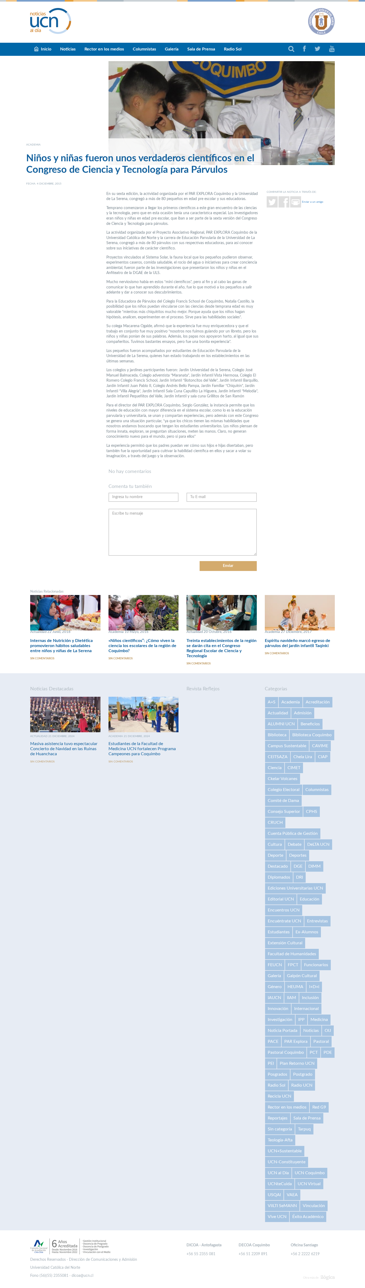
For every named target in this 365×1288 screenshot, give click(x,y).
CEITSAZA (278, 757)
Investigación (280, 1019)
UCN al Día (278, 1173)
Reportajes (278, 1118)
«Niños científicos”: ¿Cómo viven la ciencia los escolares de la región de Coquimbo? (142, 646)
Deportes (297, 855)
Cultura (275, 844)
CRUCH (275, 822)
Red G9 (319, 1107)
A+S (271, 702)
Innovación (278, 1009)
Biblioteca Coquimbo (312, 735)
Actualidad (278, 713)
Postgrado (302, 1074)
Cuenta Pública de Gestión (293, 833)
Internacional (306, 1009)
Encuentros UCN (284, 910)
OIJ (328, 1030)
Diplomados (279, 877)
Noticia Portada (282, 1030)
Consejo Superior (284, 811)
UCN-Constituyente (286, 1162)
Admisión (303, 713)
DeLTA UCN (318, 844)
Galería (171, 49)
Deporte (275, 855)
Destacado (278, 866)
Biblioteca (277, 735)
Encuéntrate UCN (284, 921)
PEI (271, 1063)
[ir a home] (50, 20)
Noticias (68, 49)
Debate (294, 844)
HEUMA (295, 987)
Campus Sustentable (287, 746)
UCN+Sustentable (285, 1151)
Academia (290, 702)
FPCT (293, 965)
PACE (273, 1041)
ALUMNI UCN (281, 724)
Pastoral (321, 1041)
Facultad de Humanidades (292, 954)
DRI (299, 877)
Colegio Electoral (284, 790)
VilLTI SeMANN (282, 1206)
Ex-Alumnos (307, 932)
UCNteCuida (280, 1184)
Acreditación (318, 702)
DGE (298, 866)
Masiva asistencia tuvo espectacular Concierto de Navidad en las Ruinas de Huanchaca (64, 749)
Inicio (46, 49)
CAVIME (320, 746)
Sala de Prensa (201, 49)
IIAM (291, 998)
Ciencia (275, 768)
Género (275, 987)
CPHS (311, 811)
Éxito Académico (308, 1217)
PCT (314, 1052)
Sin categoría (280, 1129)
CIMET (294, 768)
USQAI (274, 1195)
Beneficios (310, 724)
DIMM (314, 866)
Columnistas (144, 49)
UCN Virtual (309, 1184)
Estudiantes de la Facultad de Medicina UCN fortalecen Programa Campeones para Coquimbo (142, 749)
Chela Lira (302, 757)
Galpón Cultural (302, 976)
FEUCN (275, 965)
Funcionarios (316, 965)
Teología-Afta (280, 1140)
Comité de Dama (283, 800)
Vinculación (314, 1206)
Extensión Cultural (285, 943)
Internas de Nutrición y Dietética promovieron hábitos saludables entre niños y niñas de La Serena (61, 646)
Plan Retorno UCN (297, 1063)
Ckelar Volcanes (282, 779)
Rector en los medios (104, 49)
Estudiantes (279, 932)
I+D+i (314, 987)
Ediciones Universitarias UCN (295, 888)
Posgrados (277, 1074)
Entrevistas (317, 921)
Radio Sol (233, 49)
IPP (301, 1019)
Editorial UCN (281, 899)
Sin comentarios (42, 658)
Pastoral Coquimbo (286, 1052)
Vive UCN (277, 1217)
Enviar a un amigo (312, 201)
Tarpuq (304, 1129)
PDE (328, 1052)
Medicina (319, 1019)
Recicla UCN (279, 1096)
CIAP (323, 757)
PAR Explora (296, 1041)
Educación (309, 899)
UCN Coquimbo (310, 1173)
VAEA (292, 1195)
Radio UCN (301, 1085)
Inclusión (310, 998)
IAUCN (274, 998)
